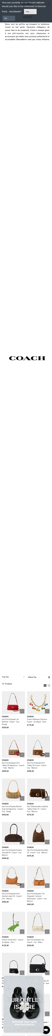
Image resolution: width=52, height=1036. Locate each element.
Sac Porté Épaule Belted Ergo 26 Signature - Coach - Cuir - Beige (13, 808)
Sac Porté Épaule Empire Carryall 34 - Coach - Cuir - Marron (12, 852)
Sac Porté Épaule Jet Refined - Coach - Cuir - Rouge (11, 721)
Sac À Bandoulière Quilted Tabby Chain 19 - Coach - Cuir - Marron (37, 808)
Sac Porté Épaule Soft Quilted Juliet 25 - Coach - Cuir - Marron (12, 896)
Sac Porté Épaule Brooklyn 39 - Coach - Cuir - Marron (37, 851)
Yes (27, 11)
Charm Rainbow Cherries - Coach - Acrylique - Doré (37, 720)
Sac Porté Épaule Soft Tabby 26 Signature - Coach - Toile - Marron (13, 765)
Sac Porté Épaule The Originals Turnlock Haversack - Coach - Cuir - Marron (37, 897)
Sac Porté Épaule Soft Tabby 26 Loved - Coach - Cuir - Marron (37, 765)
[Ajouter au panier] (22, 711)
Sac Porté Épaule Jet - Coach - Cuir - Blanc (36, 941)
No (5, 18)
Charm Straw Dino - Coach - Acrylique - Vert (13, 941)
